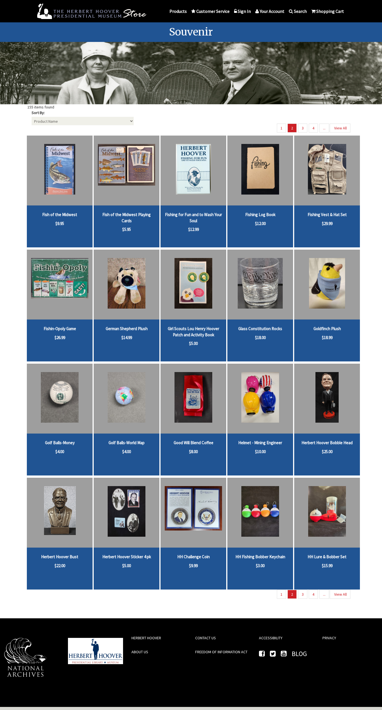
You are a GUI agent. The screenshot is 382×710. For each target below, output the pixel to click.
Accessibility (270, 637)
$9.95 (59, 223)
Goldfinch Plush (327, 328)
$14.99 (126, 337)
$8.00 (193, 451)
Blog (299, 653)
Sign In (244, 11)
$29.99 (327, 223)
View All (340, 128)
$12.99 (193, 229)
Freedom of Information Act (221, 651)
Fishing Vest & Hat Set (327, 214)
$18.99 (327, 337)
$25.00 (327, 451)
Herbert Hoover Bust (59, 556)
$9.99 (193, 565)
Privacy (329, 637)
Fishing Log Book (260, 214)
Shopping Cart (330, 11)
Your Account (272, 11)
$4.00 (59, 451)
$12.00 (260, 223)
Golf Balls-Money (60, 442)
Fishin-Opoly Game (60, 328)
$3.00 (260, 565)
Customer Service (213, 11)
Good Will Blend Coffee (193, 442)
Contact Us (205, 637)
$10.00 (260, 451)
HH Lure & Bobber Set (327, 556)
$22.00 (60, 565)
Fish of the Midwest (59, 214)
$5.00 (193, 343)
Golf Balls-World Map (127, 442)
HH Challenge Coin (193, 556)
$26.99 (60, 337)
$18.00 (260, 337)
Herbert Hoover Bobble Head (327, 442)
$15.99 (327, 565)
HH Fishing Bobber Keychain (260, 556)
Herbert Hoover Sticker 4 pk (126, 556)
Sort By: (38, 112)
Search (300, 11)
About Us (139, 651)
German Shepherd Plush (127, 328)
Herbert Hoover (146, 637)
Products (178, 11)
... (324, 128)
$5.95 (126, 229)
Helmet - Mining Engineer (260, 442)
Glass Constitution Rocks (260, 328)
